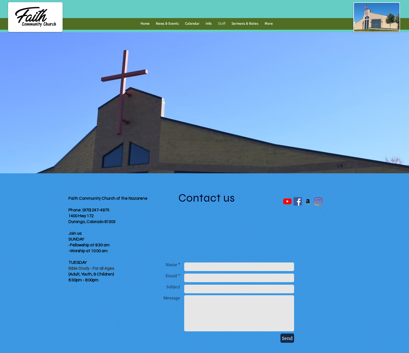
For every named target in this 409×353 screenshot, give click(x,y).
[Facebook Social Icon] (298, 201)
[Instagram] (318, 201)
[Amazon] (308, 201)
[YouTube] (287, 201)
